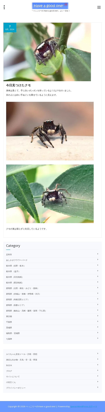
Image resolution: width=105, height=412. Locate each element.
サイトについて (13, 376)
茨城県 (9, 327)
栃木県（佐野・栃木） (16, 265)
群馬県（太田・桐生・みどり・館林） (22, 288)
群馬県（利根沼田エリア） (17, 299)
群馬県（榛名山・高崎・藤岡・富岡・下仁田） (26, 310)
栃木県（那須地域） (15, 282)
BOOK (9, 365)
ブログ (9, 371)
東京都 (9, 316)
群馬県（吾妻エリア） (16, 305)
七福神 (9, 339)
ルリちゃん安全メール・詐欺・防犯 (21, 354)
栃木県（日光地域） (15, 277)
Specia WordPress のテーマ (83, 406)
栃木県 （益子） (13, 271)
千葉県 (9, 322)
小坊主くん (11, 382)
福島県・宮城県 (13, 333)
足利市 (9, 254)
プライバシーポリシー (16, 387)
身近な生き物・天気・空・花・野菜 (21, 359)
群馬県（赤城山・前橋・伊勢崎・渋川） (23, 294)
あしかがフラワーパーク (16, 260)
